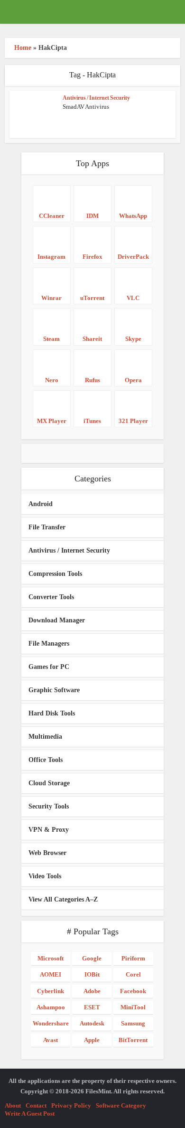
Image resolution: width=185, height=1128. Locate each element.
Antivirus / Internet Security (96, 97)
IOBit (92, 974)
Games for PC (48, 666)
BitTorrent (133, 1039)
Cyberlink (50, 991)
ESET (92, 1007)
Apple (92, 1039)
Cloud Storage (49, 783)
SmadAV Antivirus (86, 106)
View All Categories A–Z (63, 899)
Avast (50, 1039)
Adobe (92, 991)
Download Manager (56, 620)
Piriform (133, 958)
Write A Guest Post (30, 1113)
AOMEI (50, 974)
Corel (133, 974)
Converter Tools (51, 597)
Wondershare (51, 1023)
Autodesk (92, 1023)
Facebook (133, 991)
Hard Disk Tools (51, 713)
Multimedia (45, 736)
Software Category (121, 1105)
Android (40, 504)
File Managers (48, 643)
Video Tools (44, 876)
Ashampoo (51, 1007)
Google (92, 958)
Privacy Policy (71, 1105)
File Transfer (46, 527)
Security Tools (48, 806)
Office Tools (45, 759)
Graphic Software (54, 690)
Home (22, 47)
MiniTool (133, 1007)
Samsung (133, 1023)
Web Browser (47, 852)
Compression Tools (55, 573)
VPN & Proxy (48, 829)
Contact (36, 1105)
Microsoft (50, 958)
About (13, 1105)
